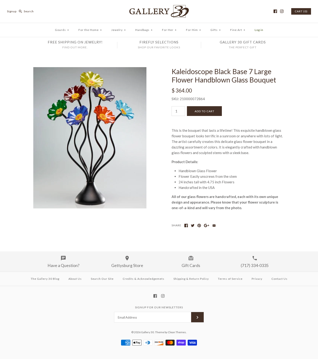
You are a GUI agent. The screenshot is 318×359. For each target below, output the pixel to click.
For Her (169, 30)
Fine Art (237, 30)
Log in (259, 30)
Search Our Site (102, 278)
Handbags (144, 30)
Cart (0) (301, 11)
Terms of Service (230, 278)
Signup (12, 11)
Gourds (62, 30)
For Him (193, 30)
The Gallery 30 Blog (45, 278)
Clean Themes (177, 332)
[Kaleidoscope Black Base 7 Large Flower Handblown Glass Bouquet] (89, 70)
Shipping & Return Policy (191, 278)
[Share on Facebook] (186, 225)
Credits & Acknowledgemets (143, 278)
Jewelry (118, 30)
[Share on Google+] (206, 225)
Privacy (257, 278)
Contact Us (279, 278)
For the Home (90, 30)
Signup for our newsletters (159, 307)
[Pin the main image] (199, 225)
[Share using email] (214, 225)
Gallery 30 (147, 332)
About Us (75, 278)
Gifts (215, 30)
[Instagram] (282, 11)
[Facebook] (275, 11)
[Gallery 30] (159, 7)
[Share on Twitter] (192, 225)
